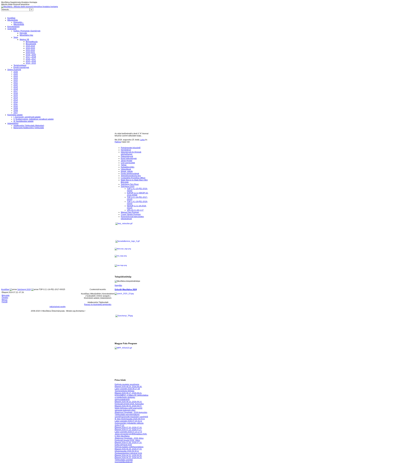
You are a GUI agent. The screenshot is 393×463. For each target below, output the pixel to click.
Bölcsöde (6, 295)
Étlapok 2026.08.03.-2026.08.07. (128, 406)
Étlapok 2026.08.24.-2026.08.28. (128, 387)
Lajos (142, 140)
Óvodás (5, 298)
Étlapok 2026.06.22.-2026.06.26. (128, 455)
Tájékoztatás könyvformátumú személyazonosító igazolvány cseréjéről (131, 416)
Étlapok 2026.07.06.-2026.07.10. (128, 442)
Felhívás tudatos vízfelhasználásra (129, 447)
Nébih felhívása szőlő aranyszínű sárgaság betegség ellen (128, 409)
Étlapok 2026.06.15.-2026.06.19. (128, 458)
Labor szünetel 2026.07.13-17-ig (128, 432)
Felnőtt (4, 302)
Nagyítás (118, 285)
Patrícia (118, 142)
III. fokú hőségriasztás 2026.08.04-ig (130, 419)
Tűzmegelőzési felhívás (124, 391)
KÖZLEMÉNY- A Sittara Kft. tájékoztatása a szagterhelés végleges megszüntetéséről (131, 397)
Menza (4, 300)
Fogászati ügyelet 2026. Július (127, 440)
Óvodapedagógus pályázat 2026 (128, 453)
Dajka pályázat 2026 (123, 445)
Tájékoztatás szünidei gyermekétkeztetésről (124, 461)
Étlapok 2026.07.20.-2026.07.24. (128, 427)
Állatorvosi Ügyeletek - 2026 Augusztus (131, 412)
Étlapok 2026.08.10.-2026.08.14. (128, 402)
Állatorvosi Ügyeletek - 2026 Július (129, 438)
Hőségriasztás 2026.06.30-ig (127, 451)
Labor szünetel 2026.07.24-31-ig (128, 421)
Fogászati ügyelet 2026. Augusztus (129, 404)
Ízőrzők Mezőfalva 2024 (126, 289)
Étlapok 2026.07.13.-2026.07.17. (128, 430)
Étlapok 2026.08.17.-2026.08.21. (128, 393)
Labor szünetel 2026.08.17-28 (127, 389)
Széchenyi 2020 (24, 289)
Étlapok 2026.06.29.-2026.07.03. (128, 449)
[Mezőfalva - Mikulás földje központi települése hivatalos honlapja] (29, 7)
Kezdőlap (5, 289)
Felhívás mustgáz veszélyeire (127, 384)
